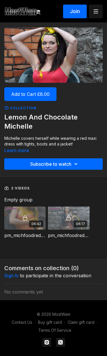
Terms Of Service (54, 330)
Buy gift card (50, 322)
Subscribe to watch (50, 164)
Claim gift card (81, 322)
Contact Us (22, 322)
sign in (11, 275)
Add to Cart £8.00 (30, 94)
